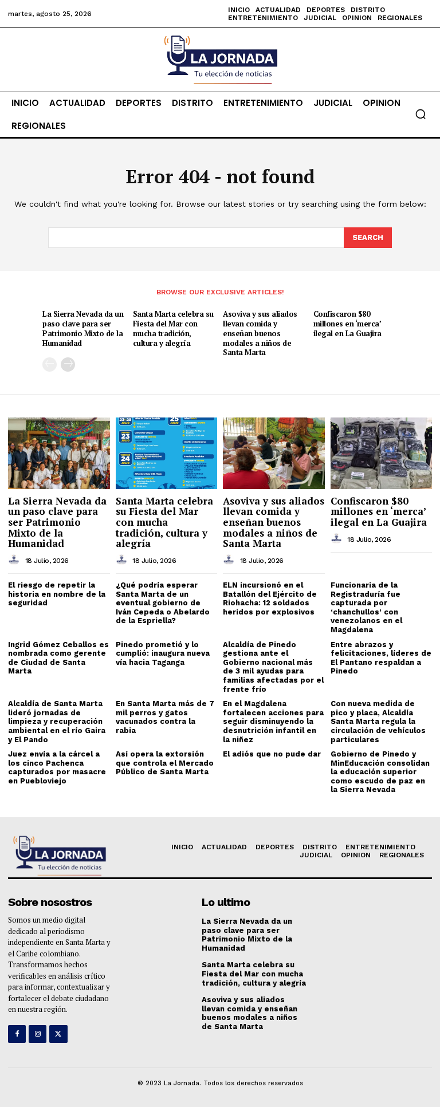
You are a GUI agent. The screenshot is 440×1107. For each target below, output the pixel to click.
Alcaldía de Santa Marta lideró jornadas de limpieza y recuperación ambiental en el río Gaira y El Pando (56, 721)
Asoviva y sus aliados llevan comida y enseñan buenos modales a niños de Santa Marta (260, 333)
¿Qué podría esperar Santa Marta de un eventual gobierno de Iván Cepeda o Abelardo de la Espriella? (163, 603)
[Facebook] (17, 1034)
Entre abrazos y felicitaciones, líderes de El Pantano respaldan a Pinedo (381, 658)
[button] (420, 114)
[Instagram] (37, 1034)
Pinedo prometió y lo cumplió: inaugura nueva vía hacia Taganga (163, 653)
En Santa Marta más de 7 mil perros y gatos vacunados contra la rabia (165, 717)
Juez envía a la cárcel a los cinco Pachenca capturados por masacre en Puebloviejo (57, 767)
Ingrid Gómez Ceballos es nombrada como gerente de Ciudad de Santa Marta (58, 658)
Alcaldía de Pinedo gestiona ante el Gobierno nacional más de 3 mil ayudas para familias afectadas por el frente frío (273, 667)
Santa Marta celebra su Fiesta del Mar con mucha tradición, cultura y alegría (173, 328)
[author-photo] (15, 560)
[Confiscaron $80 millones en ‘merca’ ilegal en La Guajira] (382, 453)
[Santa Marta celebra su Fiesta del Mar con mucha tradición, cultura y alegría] (167, 453)
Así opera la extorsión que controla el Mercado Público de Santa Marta (165, 763)
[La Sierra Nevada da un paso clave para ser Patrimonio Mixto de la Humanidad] (59, 453)
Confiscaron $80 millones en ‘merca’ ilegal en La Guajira (347, 323)
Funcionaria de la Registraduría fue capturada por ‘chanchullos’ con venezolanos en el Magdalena (366, 607)
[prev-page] (49, 364)
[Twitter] (58, 1034)
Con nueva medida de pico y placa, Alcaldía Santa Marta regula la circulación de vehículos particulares (378, 721)
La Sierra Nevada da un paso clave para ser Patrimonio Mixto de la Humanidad (82, 328)
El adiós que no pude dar (272, 754)
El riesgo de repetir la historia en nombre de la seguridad (56, 594)
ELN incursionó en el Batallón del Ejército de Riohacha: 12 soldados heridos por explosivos (270, 598)
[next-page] (68, 364)
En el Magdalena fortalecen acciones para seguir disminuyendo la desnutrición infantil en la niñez (273, 721)
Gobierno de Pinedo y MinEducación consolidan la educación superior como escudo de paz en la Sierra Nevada (380, 772)
